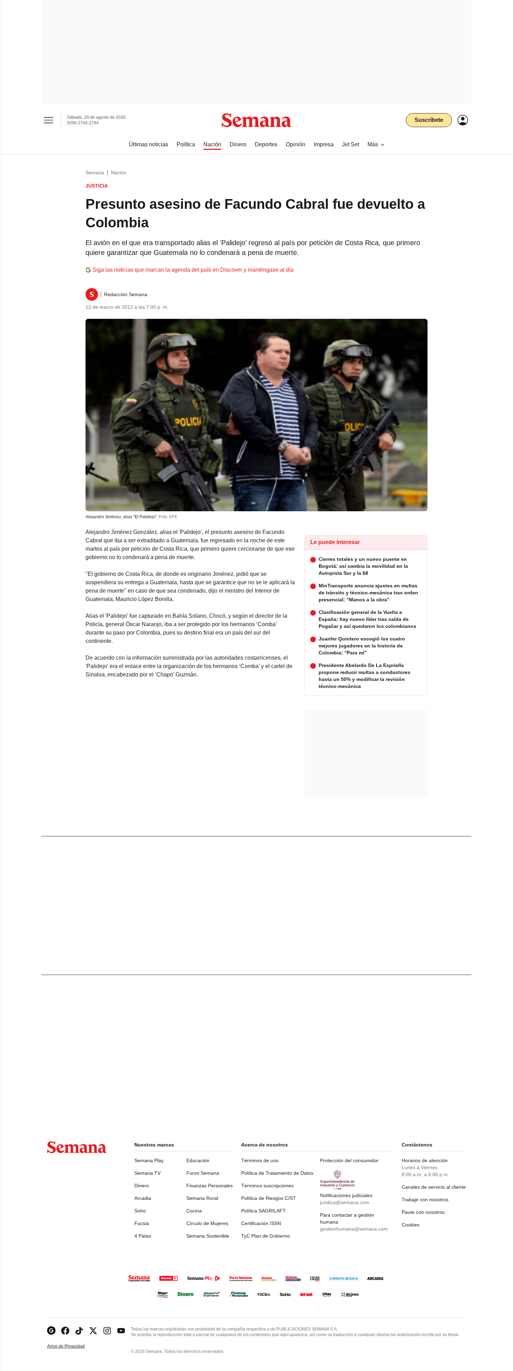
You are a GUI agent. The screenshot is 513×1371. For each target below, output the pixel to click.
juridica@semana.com (344, 1202)
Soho (140, 1211)
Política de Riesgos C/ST (268, 1198)
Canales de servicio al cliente (434, 1187)
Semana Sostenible (207, 1236)
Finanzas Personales (209, 1185)
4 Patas (142, 1236)
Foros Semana (202, 1173)
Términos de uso (259, 1160)
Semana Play (149, 1160)
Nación (118, 172)
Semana (95, 172)
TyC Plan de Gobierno (265, 1236)
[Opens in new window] (65, 1330)
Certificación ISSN (261, 1223)
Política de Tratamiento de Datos (277, 1173)
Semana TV (147, 1173)
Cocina (194, 1211)
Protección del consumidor (349, 1160)
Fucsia (141, 1223)
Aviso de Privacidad (73, 1346)
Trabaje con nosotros (425, 1199)
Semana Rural (202, 1198)
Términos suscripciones (267, 1185)
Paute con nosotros (423, 1212)
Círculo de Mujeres (207, 1223)
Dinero (141, 1185)
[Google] (51, 1330)
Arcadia (142, 1198)
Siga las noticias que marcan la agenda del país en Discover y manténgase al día (192, 270)
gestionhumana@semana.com (354, 1229)
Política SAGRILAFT (263, 1211)
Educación (197, 1160)
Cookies (410, 1224)
